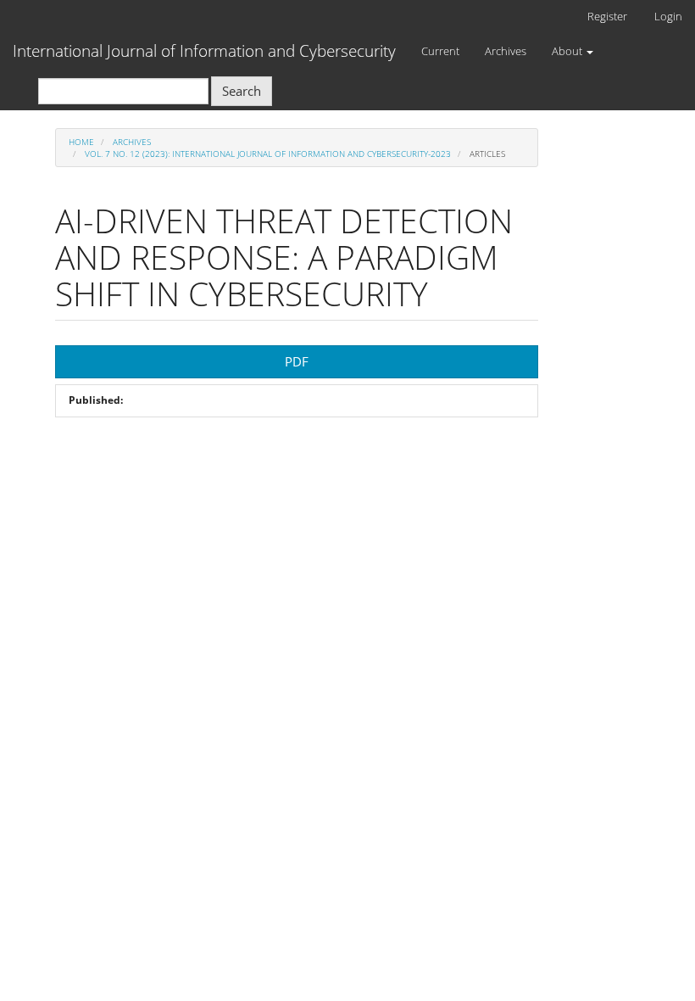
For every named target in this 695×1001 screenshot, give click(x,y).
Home (81, 142)
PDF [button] (297, 361)
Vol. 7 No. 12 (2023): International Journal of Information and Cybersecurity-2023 (268, 153)
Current (440, 51)
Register (607, 16)
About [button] (568, 51)
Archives (505, 51)
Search (241, 90)
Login (668, 16)
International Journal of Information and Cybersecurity (204, 51)
